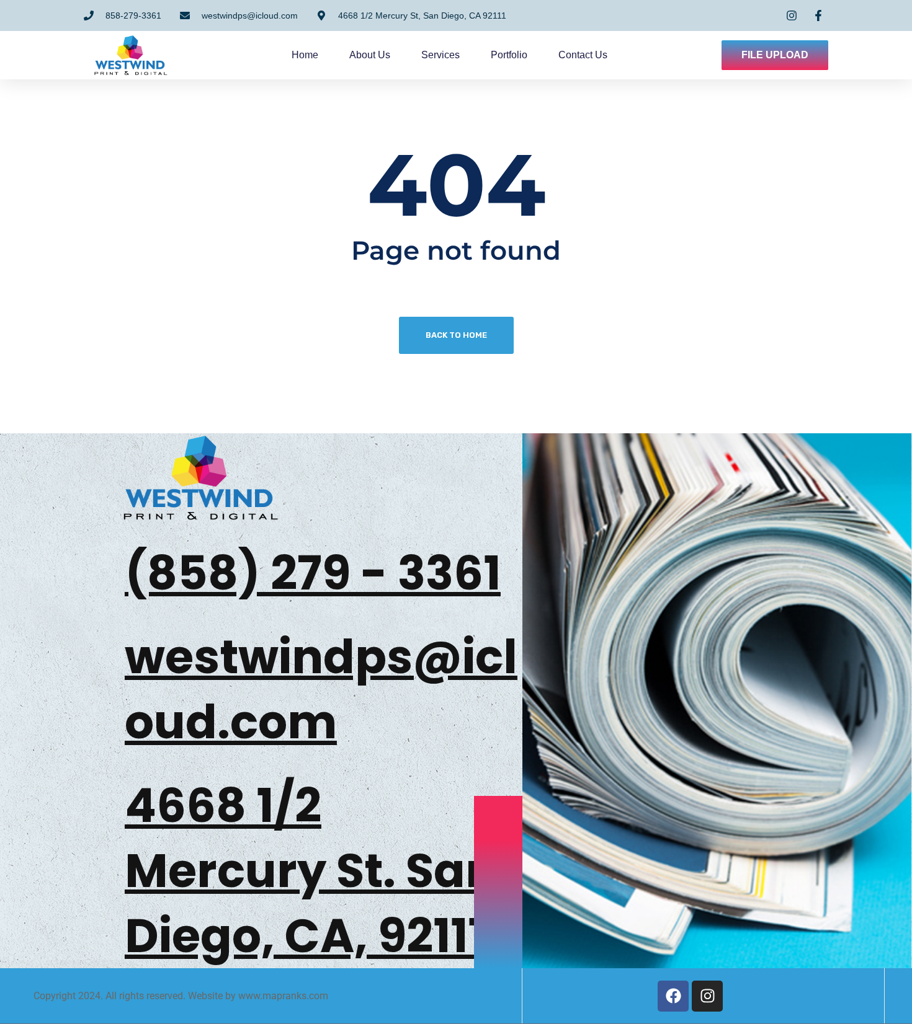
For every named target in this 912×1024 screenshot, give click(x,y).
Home (305, 55)
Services (440, 55)
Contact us (582, 55)
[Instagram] (707, 996)
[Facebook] (673, 996)
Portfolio (509, 55)
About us (369, 55)
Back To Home (456, 335)
